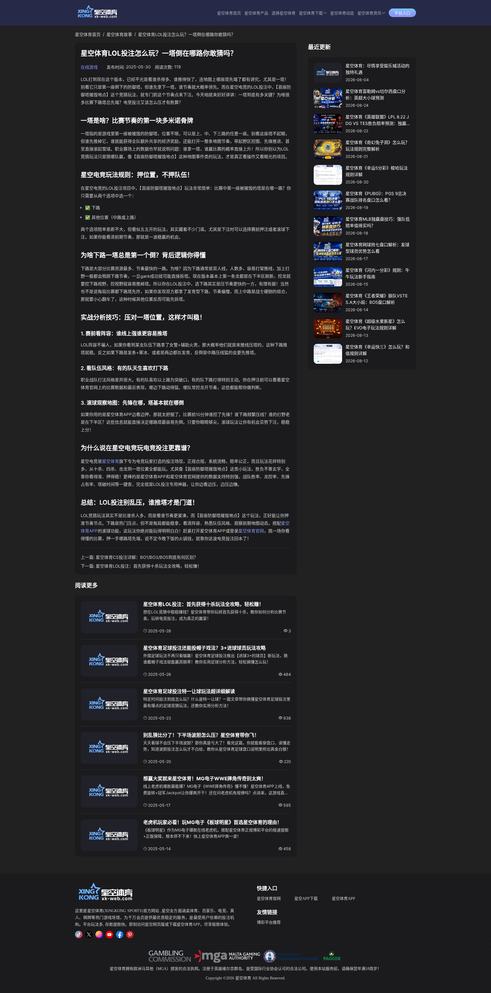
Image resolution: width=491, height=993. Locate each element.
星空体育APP (343, 898)
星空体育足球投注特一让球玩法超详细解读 (189, 691)
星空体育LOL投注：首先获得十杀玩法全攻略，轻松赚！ (148, 566)
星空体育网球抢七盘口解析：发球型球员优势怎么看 (377, 248)
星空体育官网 (251, 531)
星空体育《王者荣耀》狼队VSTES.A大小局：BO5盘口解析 (377, 299)
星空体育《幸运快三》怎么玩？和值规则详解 (377, 350)
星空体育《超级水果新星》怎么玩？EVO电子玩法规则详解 (375, 325)
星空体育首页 (229, 13)
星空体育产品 (256, 13)
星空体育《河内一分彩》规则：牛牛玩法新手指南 (377, 273)
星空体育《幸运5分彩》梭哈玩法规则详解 (377, 171)
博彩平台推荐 (269, 922)
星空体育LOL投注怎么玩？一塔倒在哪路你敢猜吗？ (186, 34)
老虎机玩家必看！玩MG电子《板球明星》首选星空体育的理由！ (212, 822)
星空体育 (110, 461)
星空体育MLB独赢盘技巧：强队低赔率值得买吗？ (378, 222)
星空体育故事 (119, 34)
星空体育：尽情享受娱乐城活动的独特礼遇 (377, 69)
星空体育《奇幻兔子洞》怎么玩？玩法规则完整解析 (377, 146)
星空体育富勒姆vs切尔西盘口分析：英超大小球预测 (375, 95)
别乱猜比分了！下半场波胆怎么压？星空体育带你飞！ (201, 735)
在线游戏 (89, 67)
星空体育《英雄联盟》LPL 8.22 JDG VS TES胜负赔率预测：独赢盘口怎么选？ (377, 120)
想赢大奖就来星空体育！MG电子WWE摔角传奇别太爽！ (204, 778)
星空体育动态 (342, 13)
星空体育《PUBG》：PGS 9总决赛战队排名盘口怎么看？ (376, 197)
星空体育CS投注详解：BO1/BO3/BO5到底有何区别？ (147, 557)
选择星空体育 (284, 13)
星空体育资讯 (369, 13)
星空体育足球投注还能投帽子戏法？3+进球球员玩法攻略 (204, 648)
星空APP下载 (306, 898)
